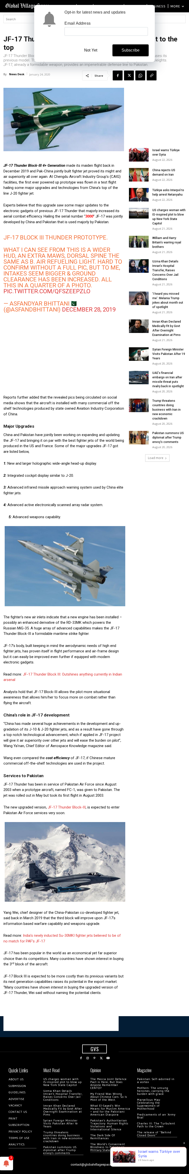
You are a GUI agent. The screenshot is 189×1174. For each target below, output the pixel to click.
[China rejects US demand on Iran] (139, 175)
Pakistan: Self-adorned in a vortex (155, 1080)
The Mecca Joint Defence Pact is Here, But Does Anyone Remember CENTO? (108, 1083)
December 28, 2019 (89, 309)
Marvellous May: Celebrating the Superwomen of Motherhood (149, 1104)
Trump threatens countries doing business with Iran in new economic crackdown (166, 409)
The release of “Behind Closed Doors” (154, 1134)
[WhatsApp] (140, 75)
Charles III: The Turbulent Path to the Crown (156, 1125)
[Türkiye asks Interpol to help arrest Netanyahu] (139, 195)
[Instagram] (88, 1058)
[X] (129, 75)
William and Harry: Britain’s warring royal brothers (166, 242)
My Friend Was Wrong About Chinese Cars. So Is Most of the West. (108, 1097)
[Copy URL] (152, 75)
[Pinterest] (94, 1058)
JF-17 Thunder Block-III (66, 807)
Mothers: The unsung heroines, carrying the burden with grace (153, 1091)
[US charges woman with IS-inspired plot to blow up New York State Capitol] (139, 213)
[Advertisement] (63, 356)
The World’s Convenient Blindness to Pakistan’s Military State (107, 1147)
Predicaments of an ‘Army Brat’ (156, 1116)
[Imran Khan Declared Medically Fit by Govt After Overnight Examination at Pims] (139, 326)
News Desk (16, 74)
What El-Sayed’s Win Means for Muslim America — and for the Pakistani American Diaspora (110, 1110)
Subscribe (131, 50)
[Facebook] (118, 75)
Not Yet (90, 50)
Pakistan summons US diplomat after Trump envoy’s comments (168, 437)
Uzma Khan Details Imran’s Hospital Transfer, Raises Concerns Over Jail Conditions (165, 270)
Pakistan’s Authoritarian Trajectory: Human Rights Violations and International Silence (109, 1125)
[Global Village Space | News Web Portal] (27, 5)
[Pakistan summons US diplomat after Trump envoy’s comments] (139, 437)
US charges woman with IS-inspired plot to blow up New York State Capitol (62, 1082)
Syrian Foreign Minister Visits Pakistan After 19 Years (168, 354)
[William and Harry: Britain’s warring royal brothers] (139, 242)
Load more (155, 458)
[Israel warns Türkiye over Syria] (139, 155)
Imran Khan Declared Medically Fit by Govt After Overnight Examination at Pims (62, 1110)
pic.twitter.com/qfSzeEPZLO (46, 291)
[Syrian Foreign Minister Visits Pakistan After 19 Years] (139, 354)
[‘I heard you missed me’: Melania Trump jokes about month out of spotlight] (139, 298)
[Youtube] (108, 1058)
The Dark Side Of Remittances (102, 1137)
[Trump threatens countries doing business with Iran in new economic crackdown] (139, 405)
